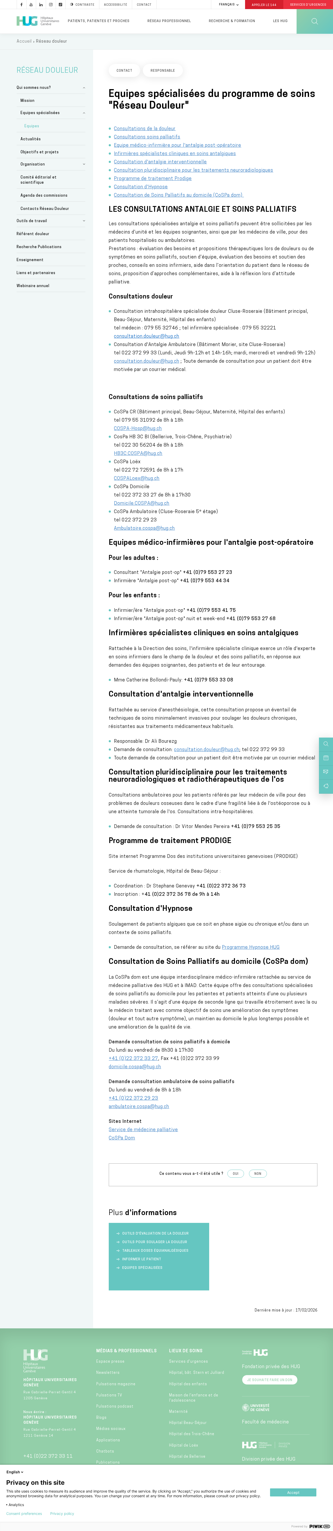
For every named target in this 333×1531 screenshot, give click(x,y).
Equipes (31, 126)
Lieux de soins (186, 1351)
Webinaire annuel (33, 286)
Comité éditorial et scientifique (39, 180)
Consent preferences (24, 1514)
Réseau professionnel (169, 21)
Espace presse (110, 1362)
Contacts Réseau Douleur (45, 209)
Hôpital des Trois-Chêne (191, 1434)
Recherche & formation (232, 21)
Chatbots (105, 1452)
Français (227, 4)
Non (257, 1174)
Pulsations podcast (114, 1407)
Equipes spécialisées (40, 113)
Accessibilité (115, 5)
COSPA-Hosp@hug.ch (138, 429)
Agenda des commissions (44, 196)
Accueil (24, 41)
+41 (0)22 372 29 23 (133, 1098)
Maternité (178, 1412)
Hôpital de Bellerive (187, 1457)
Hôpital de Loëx (183, 1446)
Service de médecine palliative (143, 1130)
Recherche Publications (39, 247)
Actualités (31, 139)
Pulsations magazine (116, 1384)
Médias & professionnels (126, 1351)
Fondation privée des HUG (271, 1367)
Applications (108, 1440)
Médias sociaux (111, 1429)
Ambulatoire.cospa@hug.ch (144, 528)
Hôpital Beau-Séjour (188, 1423)
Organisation (33, 165)
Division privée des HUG (269, 1459)
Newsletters (108, 1373)
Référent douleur (33, 234)
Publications (108, 1463)
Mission (28, 101)
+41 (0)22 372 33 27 (133, 1059)
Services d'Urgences (308, 5)
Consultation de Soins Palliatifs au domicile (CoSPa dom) (179, 195)
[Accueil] (38, 21)
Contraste (84, 5)
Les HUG (280, 21)
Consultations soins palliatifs (147, 137)
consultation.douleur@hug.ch (146, 336)
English (13, 1472)
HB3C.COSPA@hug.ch (138, 454)
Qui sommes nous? (34, 88)
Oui (236, 1174)
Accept (293, 1492)
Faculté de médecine (265, 1422)
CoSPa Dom (122, 1138)
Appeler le (264, 5)
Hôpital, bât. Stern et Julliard (196, 1373)
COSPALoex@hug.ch (136, 478)
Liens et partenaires (36, 273)
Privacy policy (62, 1514)
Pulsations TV (109, 1395)
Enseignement (30, 260)
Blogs (101, 1418)
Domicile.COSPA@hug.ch (141, 503)
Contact (144, 5)
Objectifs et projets (40, 152)
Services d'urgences (188, 1362)
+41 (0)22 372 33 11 (48, 1456)
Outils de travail (32, 221)
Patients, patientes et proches (99, 21)
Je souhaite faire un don (269, 1380)
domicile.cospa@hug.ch (135, 1067)
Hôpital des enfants (188, 1384)
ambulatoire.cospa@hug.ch (139, 1107)
